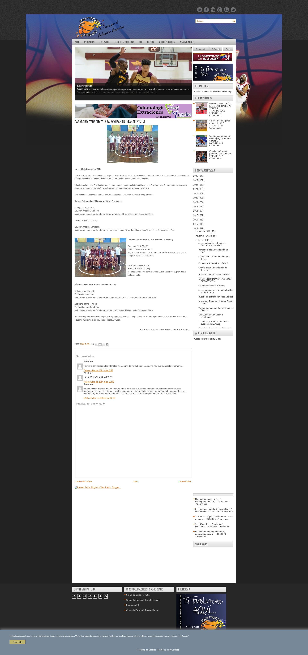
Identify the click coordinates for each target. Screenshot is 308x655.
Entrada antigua (185, 481)
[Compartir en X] (103, 344)
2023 (195, 189)
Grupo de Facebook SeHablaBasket (143, 600)
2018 (195, 211)
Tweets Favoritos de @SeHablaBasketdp (212, 91)
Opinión (150, 41)
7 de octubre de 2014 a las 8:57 (98, 370)
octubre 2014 (202, 240)
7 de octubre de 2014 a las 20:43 (99, 382)
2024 (195, 185)
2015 (195, 224)
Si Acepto (17, 642)
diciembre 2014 (203, 231)
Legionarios (105, 41)
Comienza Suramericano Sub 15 (213, 263)
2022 (195, 193)
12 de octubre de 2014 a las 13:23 (99, 398)
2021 (195, 198)
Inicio (77, 41)
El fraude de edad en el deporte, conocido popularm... (210, 532)
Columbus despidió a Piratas (211, 285)
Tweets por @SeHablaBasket (207, 339)
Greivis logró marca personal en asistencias (220, 152)
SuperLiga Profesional (125, 41)
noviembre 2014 (203, 236)
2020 (195, 202)
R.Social (216, 49)
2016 (195, 220)
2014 (195, 228)
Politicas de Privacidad (168, 650)
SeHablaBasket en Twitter (138, 595)
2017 (195, 215)
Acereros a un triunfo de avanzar (213, 274)
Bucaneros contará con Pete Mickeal (215, 297)
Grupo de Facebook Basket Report (142, 610)
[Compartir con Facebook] (107, 344)
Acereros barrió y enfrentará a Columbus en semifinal (212, 244)
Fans (228, 49)
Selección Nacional (167, 41)
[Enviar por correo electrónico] (96, 344)
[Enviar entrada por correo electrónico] (92, 344)
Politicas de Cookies (146, 650)
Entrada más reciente (84, 481)
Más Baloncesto (187, 41)
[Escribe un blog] (100, 344)
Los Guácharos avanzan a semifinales (210, 316)
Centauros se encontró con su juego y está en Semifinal (220, 138)
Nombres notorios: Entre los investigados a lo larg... (208, 500)
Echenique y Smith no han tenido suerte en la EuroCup (213, 322)
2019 (195, 206)
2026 (195, 176)
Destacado (201, 49)
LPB (140, 41)
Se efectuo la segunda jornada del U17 (219, 122)
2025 (195, 180)
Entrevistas (89, 41)
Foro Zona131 (132, 605)
